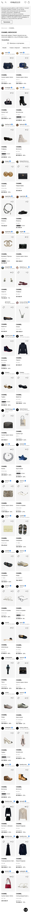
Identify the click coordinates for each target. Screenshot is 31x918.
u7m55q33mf (8, 657)
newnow (7, 480)
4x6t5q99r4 (8, 727)
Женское (4, 28)
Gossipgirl (8, 87)
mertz (6, 52)
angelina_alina (9, 335)
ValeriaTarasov (24, 409)
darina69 (22, 801)
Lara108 (22, 515)
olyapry (7, 161)
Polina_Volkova (24, 727)
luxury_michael (24, 302)
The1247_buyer (9, 409)
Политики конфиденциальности (11, 15)
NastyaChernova (24, 161)
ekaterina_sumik (24, 267)
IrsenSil (7, 622)
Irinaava (7, 372)
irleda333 (7, 267)
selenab (22, 444)
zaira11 (21, 335)
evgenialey (8, 196)
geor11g (7, 764)
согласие (24, 17)
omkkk (7, 692)
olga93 (21, 231)
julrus (21, 622)
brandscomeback (24, 764)
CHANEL (4, 75)
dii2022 (7, 871)
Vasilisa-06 (8, 124)
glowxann (7, 302)
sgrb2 (6, 444)
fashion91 (22, 124)
